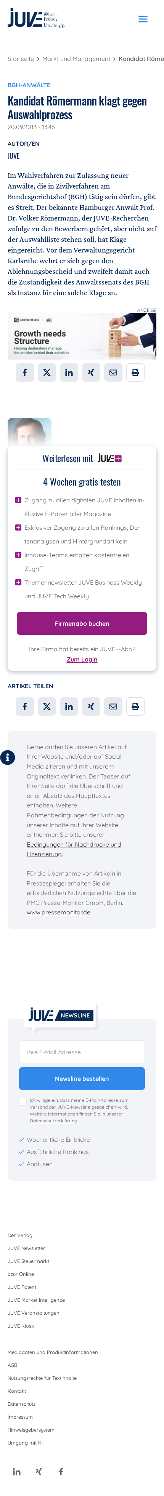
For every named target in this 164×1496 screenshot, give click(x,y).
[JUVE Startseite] (36, 19)
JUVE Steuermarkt (28, 1261)
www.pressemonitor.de (58, 912)
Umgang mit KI (25, 1443)
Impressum (20, 1417)
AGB (12, 1365)
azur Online (21, 1274)
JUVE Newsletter (26, 1248)
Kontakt (17, 1391)
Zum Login (82, 659)
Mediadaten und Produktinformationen (53, 1352)
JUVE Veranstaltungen (33, 1313)
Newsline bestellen (82, 1078)
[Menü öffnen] (143, 19)
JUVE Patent (22, 1287)
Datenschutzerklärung (53, 1121)
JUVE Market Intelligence (36, 1300)
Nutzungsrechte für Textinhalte (42, 1378)
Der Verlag (20, 1235)
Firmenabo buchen (82, 623)
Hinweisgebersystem (31, 1430)
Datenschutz (21, 1404)
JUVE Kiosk (21, 1326)
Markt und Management (77, 58)
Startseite (21, 58)
